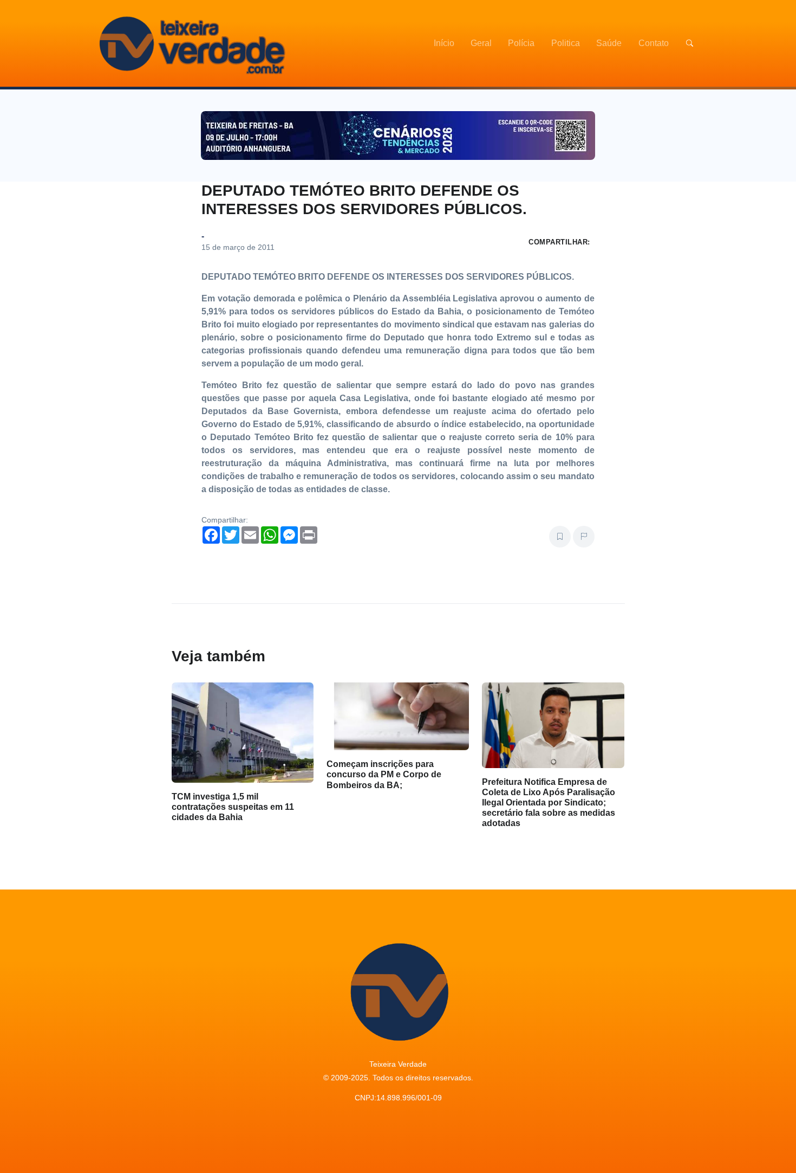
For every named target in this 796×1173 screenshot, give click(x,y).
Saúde (609, 43)
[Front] (190, 43)
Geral (481, 43)
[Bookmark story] (560, 536)
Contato (653, 43)
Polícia (521, 43)
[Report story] (584, 536)
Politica (565, 43)
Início (444, 43)
